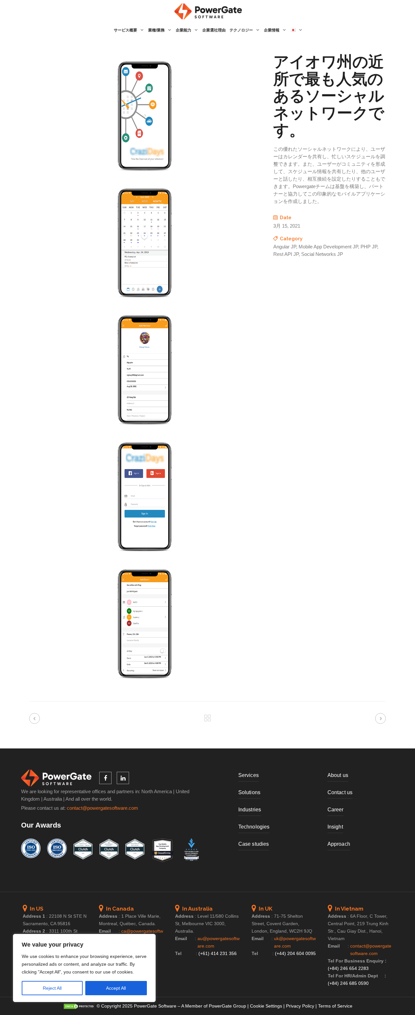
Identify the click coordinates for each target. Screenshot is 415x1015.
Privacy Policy (300, 1006)
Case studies (253, 844)
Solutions (249, 792)
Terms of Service (335, 1006)
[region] (84, 968)
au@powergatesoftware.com (218, 942)
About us (337, 775)
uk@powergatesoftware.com (295, 942)
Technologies (253, 827)
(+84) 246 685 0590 (348, 983)
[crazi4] (144, 557)
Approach (338, 844)
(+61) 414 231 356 (217, 953)
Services (248, 775)
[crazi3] (144, 430)
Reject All (52, 988)
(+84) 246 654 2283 (348, 968)
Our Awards (41, 825)
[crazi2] (144, 303)
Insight (335, 827)
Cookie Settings (266, 1006)
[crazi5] (144, 684)
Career (335, 809)
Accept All (116, 988)
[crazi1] (144, 176)
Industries (249, 809)
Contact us (339, 792)
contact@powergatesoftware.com (102, 808)
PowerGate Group (227, 1006)
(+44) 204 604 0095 (295, 953)
